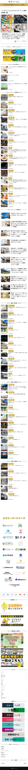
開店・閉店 (3, 676)
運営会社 (2, 752)
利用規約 (2, 748)
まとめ (2, 680)
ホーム (2, 672)
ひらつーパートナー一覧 (5, 613)
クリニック (3, 686)
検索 (25, 763)
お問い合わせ (3, 697)
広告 (2, 695)
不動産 (2, 693)
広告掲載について (4, 754)
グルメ (2, 678)
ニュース (2, 674)
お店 (2, 682)
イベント (2, 687)
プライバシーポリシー (5, 750)
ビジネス (2, 690)
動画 (2, 684)
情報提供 (2, 746)
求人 (2, 692)
